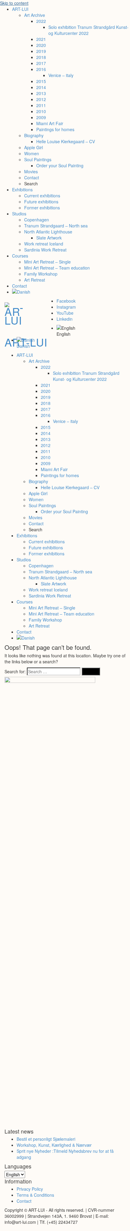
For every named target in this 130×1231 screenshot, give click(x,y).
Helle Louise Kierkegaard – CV (65, 141)
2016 (41, 69)
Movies (31, 171)
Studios (19, 214)
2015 (41, 81)
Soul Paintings (37, 159)
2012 (41, 99)
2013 (41, 93)
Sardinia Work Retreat (45, 250)
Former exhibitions (42, 208)
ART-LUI (20, 9)
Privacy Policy (30, 1189)
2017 (41, 63)
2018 (41, 57)
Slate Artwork (49, 238)
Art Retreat (34, 280)
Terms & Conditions (35, 1195)
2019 (41, 51)
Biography (34, 135)
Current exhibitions (42, 196)
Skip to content (14, 3)
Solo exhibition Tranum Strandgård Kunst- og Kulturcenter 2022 (88, 30)
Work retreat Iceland (43, 244)
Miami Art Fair (49, 123)
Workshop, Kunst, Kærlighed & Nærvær (54, 1145)
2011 (41, 105)
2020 (41, 45)
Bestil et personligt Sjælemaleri (46, 1139)
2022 (41, 21)
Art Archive (34, 15)
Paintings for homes (55, 129)
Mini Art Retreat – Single (47, 262)
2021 (41, 39)
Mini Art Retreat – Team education (57, 268)
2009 (41, 117)
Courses (20, 256)
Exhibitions (22, 190)
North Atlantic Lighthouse (48, 232)
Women (31, 153)
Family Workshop (40, 274)
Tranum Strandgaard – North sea (56, 226)
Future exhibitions (41, 202)
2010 (41, 111)
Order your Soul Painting (59, 165)
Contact (31, 177)
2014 (41, 87)
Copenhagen (36, 220)
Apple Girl (33, 147)
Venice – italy (60, 75)
